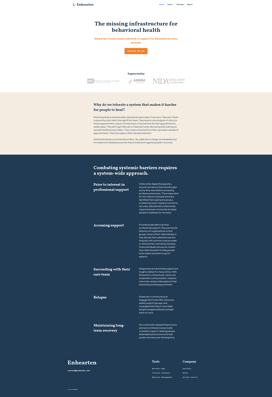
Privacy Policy (190, 377)
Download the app (136, 51)
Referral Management (162, 377)
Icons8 (75, 389)
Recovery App (158, 369)
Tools (169, 4)
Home (161, 4)
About (190, 4)
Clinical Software (161, 373)
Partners (180, 4)
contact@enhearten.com (79, 370)
